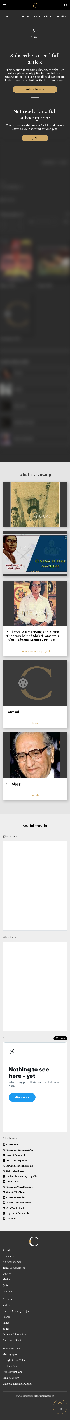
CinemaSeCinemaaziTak (19, 1149)
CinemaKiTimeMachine (19, 1187)
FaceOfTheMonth (16, 1155)
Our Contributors (12, 1371)
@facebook (9, 936)
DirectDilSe (12, 1181)
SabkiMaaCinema (16, 1171)
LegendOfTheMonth (17, 1213)
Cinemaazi (12, 1144)
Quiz (5, 1285)
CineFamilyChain (15, 1208)
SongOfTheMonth (16, 1192)
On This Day (10, 1366)
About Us (8, 1250)
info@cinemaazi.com (44, 1395)
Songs (6, 1328)
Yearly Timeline (11, 1348)
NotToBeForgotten (16, 1160)
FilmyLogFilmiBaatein (18, 1202)
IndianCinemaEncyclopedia (21, 1176)
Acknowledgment (12, 1261)
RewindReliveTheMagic (19, 1165)
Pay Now (35, 138)
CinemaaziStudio (15, 1197)
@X (5, 1037)
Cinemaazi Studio (12, 1340)
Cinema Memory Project (16, 1311)
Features (7, 1299)
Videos (7, 1305)
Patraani (12, 712)
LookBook (12, 1218)
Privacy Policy (11, 1377)
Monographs (10, 1354)
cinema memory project (35, 651)
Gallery (7, 1273)
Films (6, 1322)
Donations (8, 1256)
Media (6, 1279)
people (7, 16)
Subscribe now (35, 89)
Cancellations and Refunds (18, 1383)
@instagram (10, 836)
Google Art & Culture (15, 1360)
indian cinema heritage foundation (44, 16)
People (6, 1316)
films (35, 723)
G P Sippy (13, 784)
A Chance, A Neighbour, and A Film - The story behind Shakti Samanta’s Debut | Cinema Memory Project (33, 636)
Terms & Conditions (14, 1267)
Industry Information (14, 1334)
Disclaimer (9, 1291)
